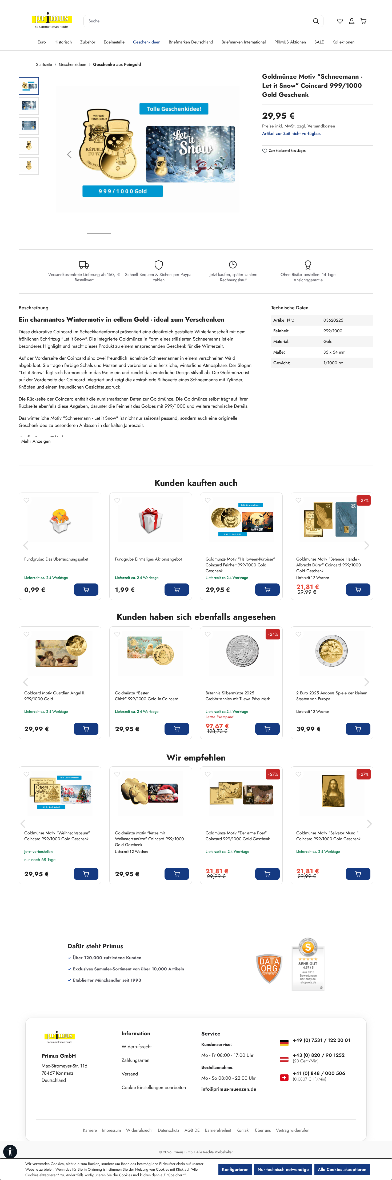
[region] (137, 156)
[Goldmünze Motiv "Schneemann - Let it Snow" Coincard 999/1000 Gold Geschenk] (147, 149)
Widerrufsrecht (136, 1046)
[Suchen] (316, 21)
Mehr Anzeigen (36, 441)
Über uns (263, 1130)
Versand (130, 1073)
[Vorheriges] (69, 156)
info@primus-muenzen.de (228, 1089)
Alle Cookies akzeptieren (342, 1169)
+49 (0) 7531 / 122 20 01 (321, 1040)
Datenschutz (168, 1130)
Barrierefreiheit (218, 1130)
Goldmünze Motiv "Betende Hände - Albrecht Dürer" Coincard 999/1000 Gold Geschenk (328, 565)
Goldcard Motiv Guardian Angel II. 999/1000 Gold (54, 696)
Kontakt (243, 1130)
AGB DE (192, 1130)
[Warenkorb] (365, 21)
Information (136, 1033)
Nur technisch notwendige (283, 1169)
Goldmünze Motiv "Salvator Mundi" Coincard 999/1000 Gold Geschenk (328, 836)
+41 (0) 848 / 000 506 (319, 1073)
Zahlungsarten (135, 1060)
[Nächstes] (226, 156)
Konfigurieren (235, 1169)
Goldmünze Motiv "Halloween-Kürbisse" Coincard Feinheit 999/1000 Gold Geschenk (240, 565)
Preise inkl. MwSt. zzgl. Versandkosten (298, 126)
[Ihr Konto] (352, 21)
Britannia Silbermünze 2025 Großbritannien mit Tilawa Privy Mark (238, 696)
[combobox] (196, 21)
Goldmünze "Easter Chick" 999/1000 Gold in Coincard (146, 696)
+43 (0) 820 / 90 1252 (319, 1055)
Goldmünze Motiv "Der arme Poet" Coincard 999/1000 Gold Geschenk (238, 836)
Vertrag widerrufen (292, 1130)
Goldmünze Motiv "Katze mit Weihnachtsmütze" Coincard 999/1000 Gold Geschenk (149, 839)
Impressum (111, 1130)
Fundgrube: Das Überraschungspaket (56, 559)
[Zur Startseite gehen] (52, 21)
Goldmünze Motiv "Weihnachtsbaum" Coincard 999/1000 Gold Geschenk (57, 836)
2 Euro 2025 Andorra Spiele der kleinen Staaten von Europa (331, 696)
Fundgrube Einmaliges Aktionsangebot (148, 559)
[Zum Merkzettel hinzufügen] (26, 500)
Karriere (90, 1130)
